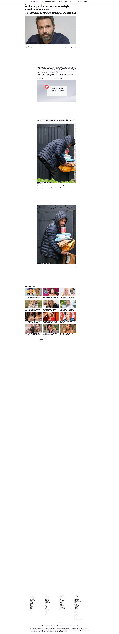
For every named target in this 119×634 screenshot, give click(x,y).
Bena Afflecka (43, 67)
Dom (45, 603)
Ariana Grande (32, 598)
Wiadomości (31, 603)
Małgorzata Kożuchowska (48, 597)
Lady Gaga (46, 601)
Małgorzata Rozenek (47, 599)
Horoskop (46, 606)
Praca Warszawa (76, 605)
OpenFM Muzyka (62, 605)
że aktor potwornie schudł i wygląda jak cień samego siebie (56, 71)
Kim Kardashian (62, 600)
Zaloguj (85, 1)
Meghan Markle (32, 599)
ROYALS (70, 1)
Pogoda (31, 612)
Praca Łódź (75, 607)
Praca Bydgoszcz (76, 613)
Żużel (45, 616)
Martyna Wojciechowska (77, 601)
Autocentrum (46, 613)
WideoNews (65, 1)
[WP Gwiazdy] (37, 1)
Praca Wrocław (76, 608)
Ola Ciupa (61, 596)
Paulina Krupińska (76, 596)
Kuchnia (46, 605)
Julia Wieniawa (32, 597)
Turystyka (46, 607)
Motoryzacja (31, 608)
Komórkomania (47, 610)
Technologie (31, 606)
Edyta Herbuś (76, 600)
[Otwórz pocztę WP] (78, 1)
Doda (60, 599)
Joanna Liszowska (76, 598)
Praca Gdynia (76, 612)
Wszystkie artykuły (62, 603)
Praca (31, 611)
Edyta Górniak (46, 596)
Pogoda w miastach (62, 608)
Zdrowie (31, 610)
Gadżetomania (47, 611)
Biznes (31, 605)
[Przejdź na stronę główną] (31, 2)
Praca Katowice (76, 614)
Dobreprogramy (47, 609)
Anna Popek (61, 601)
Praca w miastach (76, 615)
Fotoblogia (46, 612)
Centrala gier (46, 615)
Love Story (60, 1)
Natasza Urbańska (76, 599)
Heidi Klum (61, 598)
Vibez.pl (61, 606)
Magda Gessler (47, 600)
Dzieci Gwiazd (54, 1)
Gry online (31, 613)
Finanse (31, 607)
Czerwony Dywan (48, 1)
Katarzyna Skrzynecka (62, 597)
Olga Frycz (75, 597)
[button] (81, 1)
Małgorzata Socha (32, 600)
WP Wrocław (46, 614)
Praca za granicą (76, 616)
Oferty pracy (75, 604)
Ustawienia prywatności (73, 625)
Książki (46, 604)
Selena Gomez (46, 598)
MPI (28, 46)
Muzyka (42, 1)
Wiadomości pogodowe (63, 607)
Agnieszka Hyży (32, 601)
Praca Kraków (76, 606)
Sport (30, 604)
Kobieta (31, 609)
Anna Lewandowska (32, 596)
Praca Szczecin (76, 611)
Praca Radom (76, 610)
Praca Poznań (76, 609)
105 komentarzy (69, 47)
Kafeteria (46, 608)
